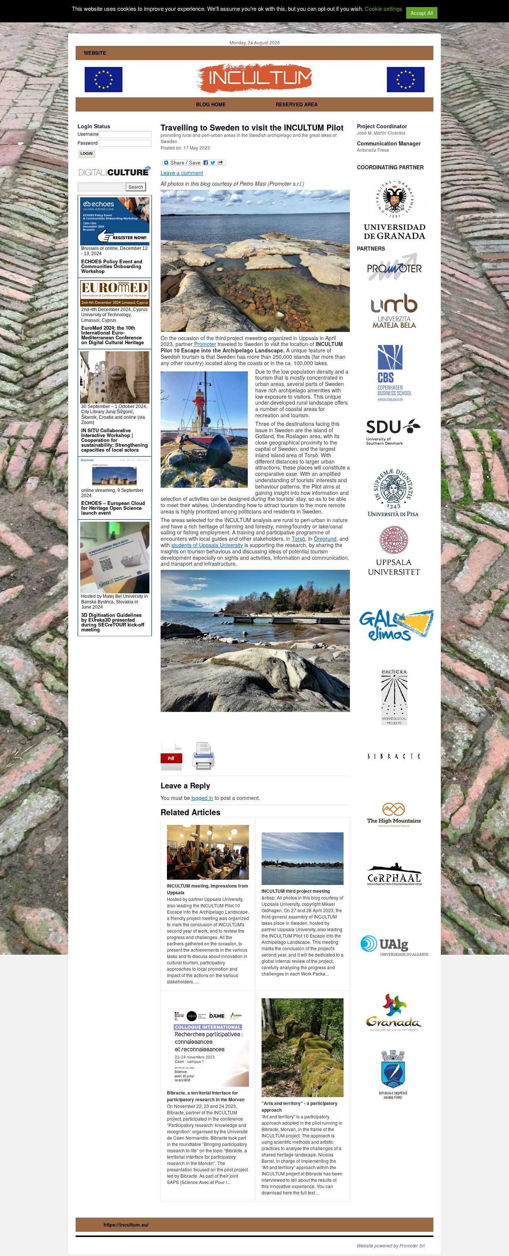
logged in (202, 797)
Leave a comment (182, 172)
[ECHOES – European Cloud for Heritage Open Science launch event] (114, 484)
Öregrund (325, 538)
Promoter (205, 344)
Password (88, 142)
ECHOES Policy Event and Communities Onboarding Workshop (111, 266)
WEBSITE (95, 52)
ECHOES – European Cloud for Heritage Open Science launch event (113, 507)
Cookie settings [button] (383, 8)
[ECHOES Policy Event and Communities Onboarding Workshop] (114, 242)
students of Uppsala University (207, 545)
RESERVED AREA (296, 104)
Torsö (298, 538)
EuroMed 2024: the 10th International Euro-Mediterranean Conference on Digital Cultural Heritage (112, 335)
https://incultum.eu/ (126, 1224)
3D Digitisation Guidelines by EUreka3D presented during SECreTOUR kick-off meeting (112, 622)
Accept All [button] (422, 12)
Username (88, 134)
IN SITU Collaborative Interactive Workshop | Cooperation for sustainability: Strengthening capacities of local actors (114, 440)
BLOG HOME (211, 104)
